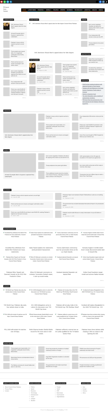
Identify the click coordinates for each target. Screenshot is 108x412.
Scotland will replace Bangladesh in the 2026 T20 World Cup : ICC (92, 306)
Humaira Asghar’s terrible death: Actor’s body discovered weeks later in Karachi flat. (93, 250)
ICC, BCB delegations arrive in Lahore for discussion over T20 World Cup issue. (41, 307)
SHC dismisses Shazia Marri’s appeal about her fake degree (18, 26)
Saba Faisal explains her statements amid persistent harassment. (41, 249)
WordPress (61, 409)
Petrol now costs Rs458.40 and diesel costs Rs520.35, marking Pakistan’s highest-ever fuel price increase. (91, 126)
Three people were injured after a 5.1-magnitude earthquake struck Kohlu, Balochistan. (55, 126)
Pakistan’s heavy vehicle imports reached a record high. (17, 44)
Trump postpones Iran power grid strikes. (56, 165)
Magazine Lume (50, 409)
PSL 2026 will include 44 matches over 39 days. (15, 330)
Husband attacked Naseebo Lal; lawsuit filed (66, 273)
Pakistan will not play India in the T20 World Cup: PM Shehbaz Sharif (67, 306)
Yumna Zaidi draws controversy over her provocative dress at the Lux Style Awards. (67, 250)
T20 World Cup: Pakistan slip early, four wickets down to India (15, 306)
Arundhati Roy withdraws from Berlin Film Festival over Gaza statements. (96, 69)
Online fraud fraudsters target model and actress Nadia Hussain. (93, 273)
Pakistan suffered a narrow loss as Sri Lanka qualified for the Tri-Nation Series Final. (67, 331)
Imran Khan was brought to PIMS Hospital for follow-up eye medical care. (96, 60)
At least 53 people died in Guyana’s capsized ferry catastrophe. (17, 35)
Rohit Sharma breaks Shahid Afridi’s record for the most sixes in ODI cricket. (41, 331)
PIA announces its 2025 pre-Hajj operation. (91, 357)
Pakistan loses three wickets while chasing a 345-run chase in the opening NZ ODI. (93, 331)
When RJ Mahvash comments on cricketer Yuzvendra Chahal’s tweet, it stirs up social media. (41, 274)
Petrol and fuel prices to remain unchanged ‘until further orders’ (17, 63)
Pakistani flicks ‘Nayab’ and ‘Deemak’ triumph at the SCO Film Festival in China (15, 274)
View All (24, 97)
